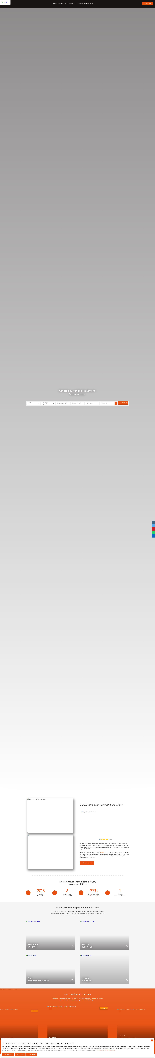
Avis (75, 3)
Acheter (60, 3)
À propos (80, 3)
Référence (90, 403)
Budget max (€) (61, 403)
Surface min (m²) (76, 403)
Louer (66, 3)
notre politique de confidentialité (105, 1050)
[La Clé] (5, 3)
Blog (91, 3)
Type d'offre (30, 402)
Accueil (55, 3)
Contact (86, 3)
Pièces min (104, 403)
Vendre (71, 3)
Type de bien (45, 402)
